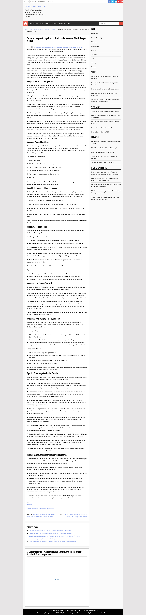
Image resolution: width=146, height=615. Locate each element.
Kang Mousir (49, 613)
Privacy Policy (41, 1)
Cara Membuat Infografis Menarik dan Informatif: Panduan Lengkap (50, 533)
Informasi (62, 23)
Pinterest (118, 1)
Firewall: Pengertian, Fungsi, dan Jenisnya (42, 539)
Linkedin (115, 1)
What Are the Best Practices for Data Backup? (105, 111)
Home (25, 23)
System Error (33, 23)
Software (54, 23)
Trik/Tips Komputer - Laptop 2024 (35, 6)
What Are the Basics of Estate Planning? (104, 148)
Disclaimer (50, 1)
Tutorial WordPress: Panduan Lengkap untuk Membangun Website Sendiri (52, 541)
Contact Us (33, 1)
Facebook (109, 1)
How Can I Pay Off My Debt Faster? (102, 152)
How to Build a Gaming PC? (100, 132)
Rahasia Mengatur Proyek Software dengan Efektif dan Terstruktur (50, 530)
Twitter (112, 1)
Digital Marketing (96, 38)
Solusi (47, 23)
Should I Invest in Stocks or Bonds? (102, 162)
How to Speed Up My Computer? (101, 128)
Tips (41, 23)
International (95, 46)
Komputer (29, 504)
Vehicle (93, 67)
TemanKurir (94, 613)
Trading (93, 63)
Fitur (68, 23)
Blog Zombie (105, 613)
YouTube (121, 1)
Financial (94, 42)
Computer (94, 33)
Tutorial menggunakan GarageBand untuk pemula (43, 29)
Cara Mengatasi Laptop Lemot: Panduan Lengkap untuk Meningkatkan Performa (54, 536)
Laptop (93, 50)
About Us (26, 1)
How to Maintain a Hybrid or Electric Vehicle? (105, 89)
